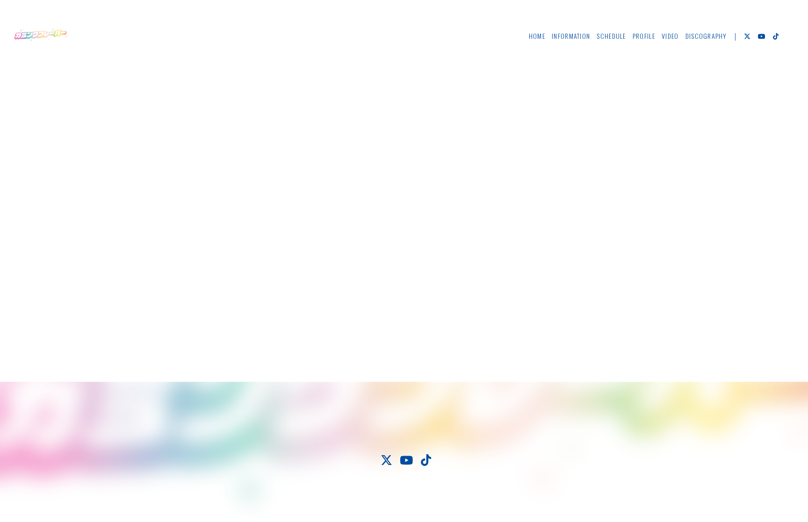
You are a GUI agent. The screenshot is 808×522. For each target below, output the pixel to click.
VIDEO (670, 36)
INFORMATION (571, 36)
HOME (537, 36)
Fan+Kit (432, 498)
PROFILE (644, 36)
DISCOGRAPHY (706, 36)
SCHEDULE (611, 36)
